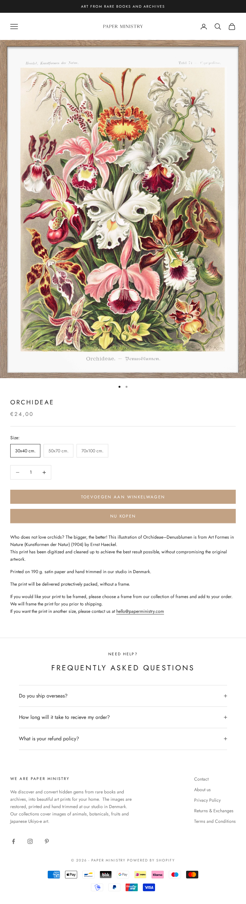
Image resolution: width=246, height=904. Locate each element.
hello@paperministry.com (140, 611)
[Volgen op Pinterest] (47, 841)
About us (202, 789)
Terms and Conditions (215, 821)
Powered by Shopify (151, 860)
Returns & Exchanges (214, 810)
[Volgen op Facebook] (13, 841)
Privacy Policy (207, 800)
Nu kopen (123, 516)
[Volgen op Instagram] (30, 841)
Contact (201, 779)
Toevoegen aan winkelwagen (123, 497)
